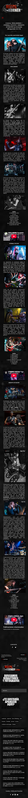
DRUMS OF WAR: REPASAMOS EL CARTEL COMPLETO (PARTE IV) (13, 736)
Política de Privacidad (16, 791)
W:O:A (9, 272)
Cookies (8, 791)
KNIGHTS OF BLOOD (8, 59)
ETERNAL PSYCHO (18, 57)
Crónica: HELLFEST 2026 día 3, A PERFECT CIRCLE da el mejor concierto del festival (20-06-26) (14, 754)
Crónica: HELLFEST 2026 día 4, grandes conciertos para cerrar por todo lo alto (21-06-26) (13, 742)
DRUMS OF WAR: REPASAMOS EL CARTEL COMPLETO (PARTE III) (13, 766)
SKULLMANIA (8, 57)
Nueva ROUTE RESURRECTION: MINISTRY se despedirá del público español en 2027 (14, 759)
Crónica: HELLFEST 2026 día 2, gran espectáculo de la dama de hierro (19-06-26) (14, 772)
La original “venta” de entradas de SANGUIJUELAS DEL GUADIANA (12, 747)
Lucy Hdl (9, 35)
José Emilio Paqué (18, 35)
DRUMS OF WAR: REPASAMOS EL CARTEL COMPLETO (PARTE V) (13, 730)
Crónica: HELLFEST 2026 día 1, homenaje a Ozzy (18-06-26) (13, 778)
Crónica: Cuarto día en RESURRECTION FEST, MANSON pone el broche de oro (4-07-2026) (14, 784)
